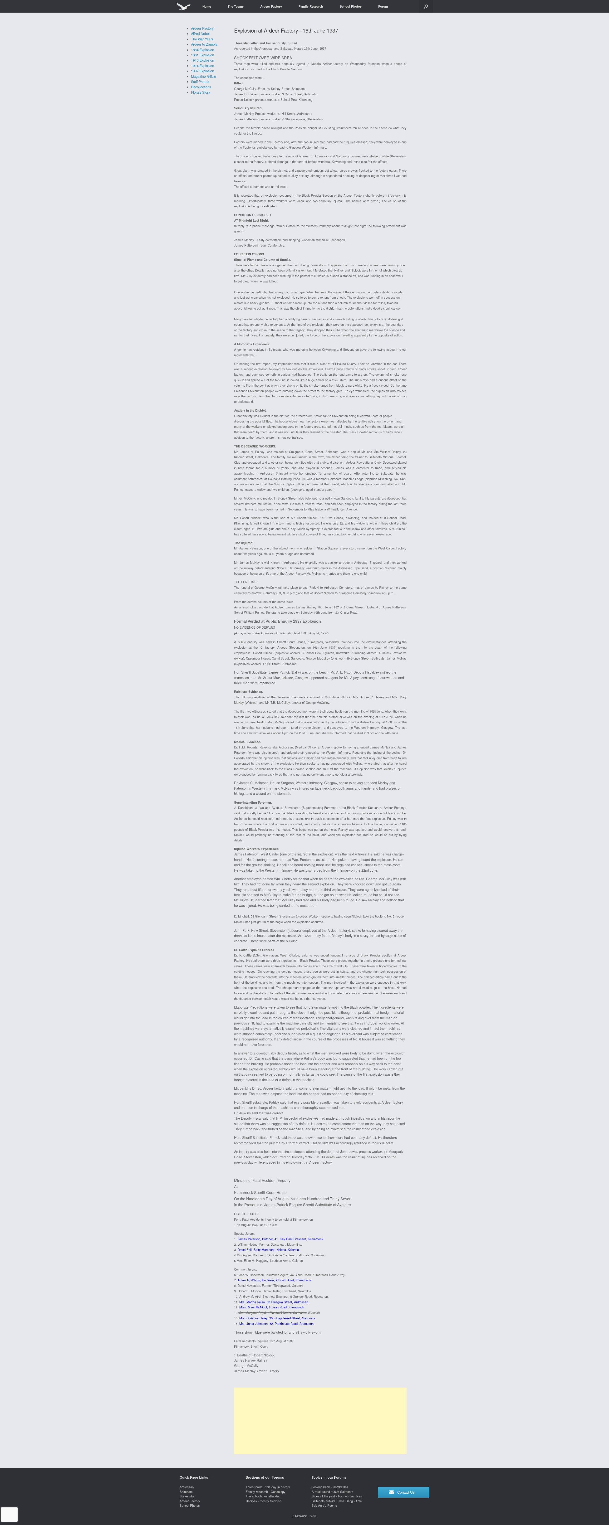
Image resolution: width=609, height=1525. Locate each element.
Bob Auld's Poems (324, 1505)
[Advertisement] (320, 1421)
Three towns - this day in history (268, 1487)
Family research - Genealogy (265, 1491)
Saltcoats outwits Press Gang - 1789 (337, 1501)
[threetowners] (183, 6)
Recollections (201, 86)
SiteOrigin (301, 1516)
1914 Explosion (202, 65)
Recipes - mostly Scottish (263, 1501)
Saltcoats (186, 1491)
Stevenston (187, 1496)
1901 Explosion (202, 55)
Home (206, 6)
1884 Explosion (202, 49)
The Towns (236, 6)
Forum (383, 6)
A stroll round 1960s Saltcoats (332, 1491)
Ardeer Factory (271, 6)
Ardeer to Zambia (204, 44)
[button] (426, 6)
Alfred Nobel (200, 33)
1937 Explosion (202, 70)
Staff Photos (200, 81)
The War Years (202, 39)
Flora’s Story (200, 92)
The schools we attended (263, 1496)
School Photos (351, 6)
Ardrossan (187, 1487)
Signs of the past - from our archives (337, 1496)
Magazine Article (203, 76)
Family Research (311, 6)
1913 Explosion (202, 60)
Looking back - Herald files (330, 1487)
